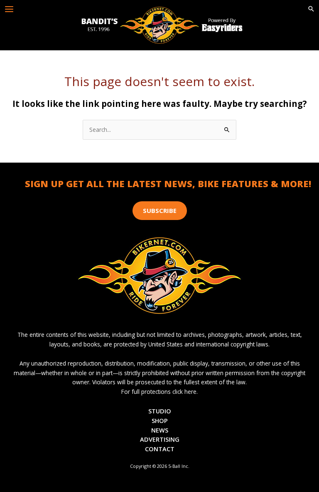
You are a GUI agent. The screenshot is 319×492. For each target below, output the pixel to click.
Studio (159, 411)
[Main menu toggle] (9, 9)
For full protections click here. (159, 392)
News (159, 430)
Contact (159, 449)
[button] (311, 9)
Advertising (159, 439)
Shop (160, 420)
